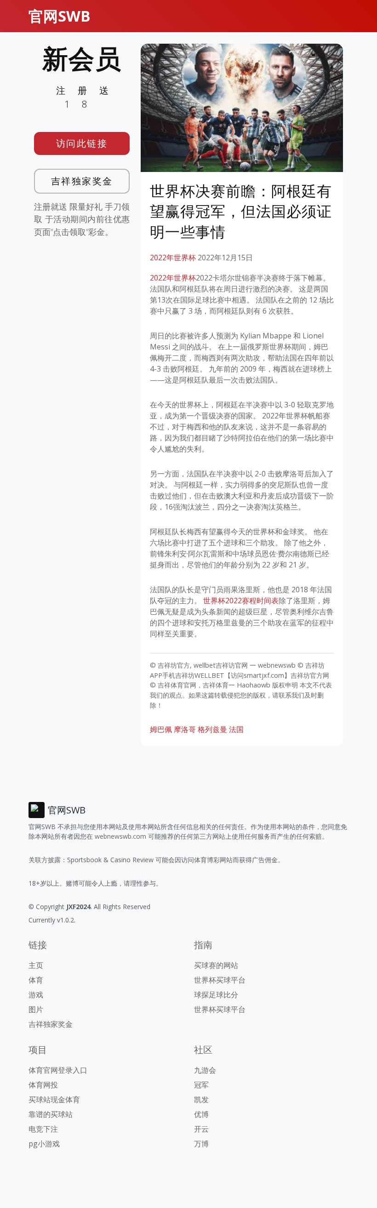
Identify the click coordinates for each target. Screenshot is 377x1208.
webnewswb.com (120, 836)
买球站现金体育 (54, 1099)
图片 (36, 1009)
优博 (201, 1114)
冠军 (201, 1085)
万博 (201, 1144)
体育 (36, 980)
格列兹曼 (212, 729)
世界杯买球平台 (220, 980)
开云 (201, 1129)
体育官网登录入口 (58, 1070)
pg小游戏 (44, 1144)
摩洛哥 (185, 729)
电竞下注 (43, 1129)
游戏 (36, 995)
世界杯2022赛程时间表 (241, 600)
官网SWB (60, 16)
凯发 (201, 1099)
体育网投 (43, 1085)
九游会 (205, 1070)
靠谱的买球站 (51, 1114)
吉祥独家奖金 (82, 181)
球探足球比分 (216, 995)
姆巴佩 (161, 729)
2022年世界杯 (173, 257)
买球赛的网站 (216, 965)
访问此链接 (82, 143)
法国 (236, 729)
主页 (36, 965)
